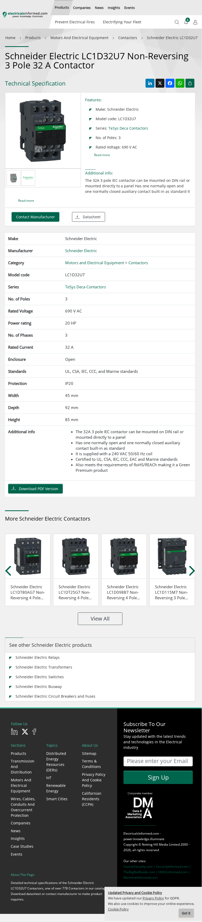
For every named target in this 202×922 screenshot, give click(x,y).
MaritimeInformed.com (140, 877)
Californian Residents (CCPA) (91, 799)
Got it (186, 913)
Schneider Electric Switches (39, 676)
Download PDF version (38, 488)
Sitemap (89, 753)
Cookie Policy (118, 909)
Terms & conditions (91, 764)
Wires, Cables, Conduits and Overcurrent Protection (23, 807)
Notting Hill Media (155, 844)
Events (16, 854)
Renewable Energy (56, 788)
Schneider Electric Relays (37, 657)
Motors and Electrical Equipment (21, 785)
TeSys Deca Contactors (128, 128)
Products (18, 753)
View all (100, 618)
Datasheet (92, 216)
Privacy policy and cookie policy (93, 780)
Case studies (22, 846)
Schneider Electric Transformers (43, 667)
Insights (18, 838)
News (15, 830)
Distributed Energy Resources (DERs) (56, 761)
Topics (52, 745)
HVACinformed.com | (174, 872)
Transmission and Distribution (22, 767)
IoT (48, 777)
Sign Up (158, 777)
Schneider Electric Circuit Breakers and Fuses (55, 696)
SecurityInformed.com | (173, 866)
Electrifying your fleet (122, 21)
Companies (20, 822)
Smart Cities (57, 798)
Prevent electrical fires (75, 21)
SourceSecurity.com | (139, 866)
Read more (102, 155)
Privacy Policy (153, 898)
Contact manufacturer (35, 216)
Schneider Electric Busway (38, 686)
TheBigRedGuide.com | (140, 872)
